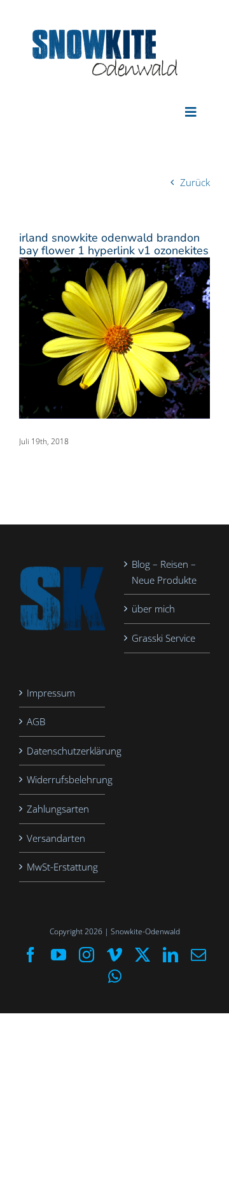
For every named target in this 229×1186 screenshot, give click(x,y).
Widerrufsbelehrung (63, 779)
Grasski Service (163, 638)
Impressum (51, 692)
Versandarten (56, 838)
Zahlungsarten (58, 808)
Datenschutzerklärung (63, 750)
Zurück (195, 182)
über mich (153, 608)
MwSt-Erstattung (62, 866)
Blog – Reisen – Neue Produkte (164, 572)
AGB (36, 721)
